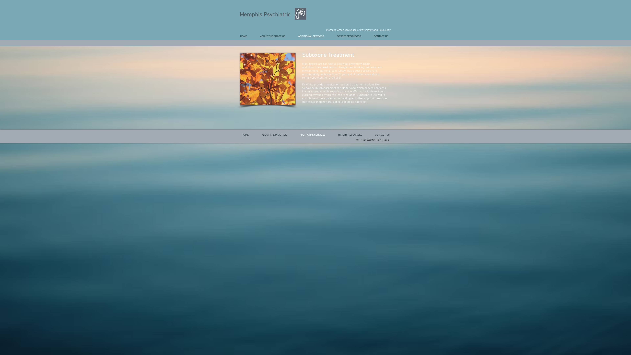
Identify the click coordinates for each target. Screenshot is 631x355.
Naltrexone (349, 88)
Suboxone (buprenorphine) (319, 88)
